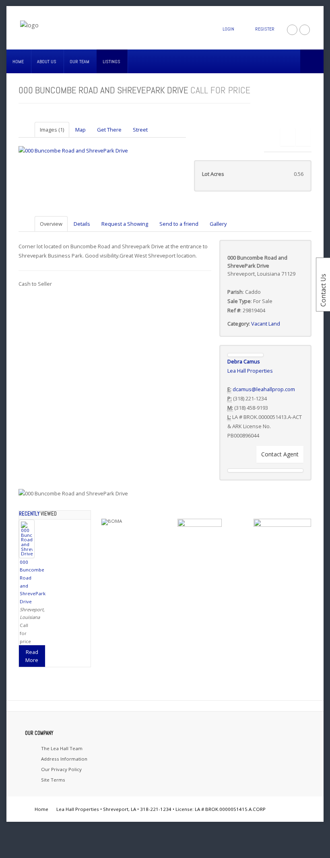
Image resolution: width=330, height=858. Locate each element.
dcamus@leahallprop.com (264, 389)
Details (82, 223)
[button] (287, 137)
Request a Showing (124, 223)
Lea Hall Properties (250, 370)
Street (140, 129)
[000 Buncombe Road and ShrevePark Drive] (73, 150)
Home (18, 61)
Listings (111, 61)
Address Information (64, 759)
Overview (51, 223)
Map (80, 129)
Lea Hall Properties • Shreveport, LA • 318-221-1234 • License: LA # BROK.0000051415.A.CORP (161, 809)
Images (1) (52, 129)
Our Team (79, 61)
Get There (109, 129)
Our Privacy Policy (61, 769)
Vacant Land (265, 323)
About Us (46, 61)
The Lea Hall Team (61, 748)
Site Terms (53, 780)
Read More (31, 656)
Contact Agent (280, 454)
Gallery (218, 223)
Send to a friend (178, 223)
